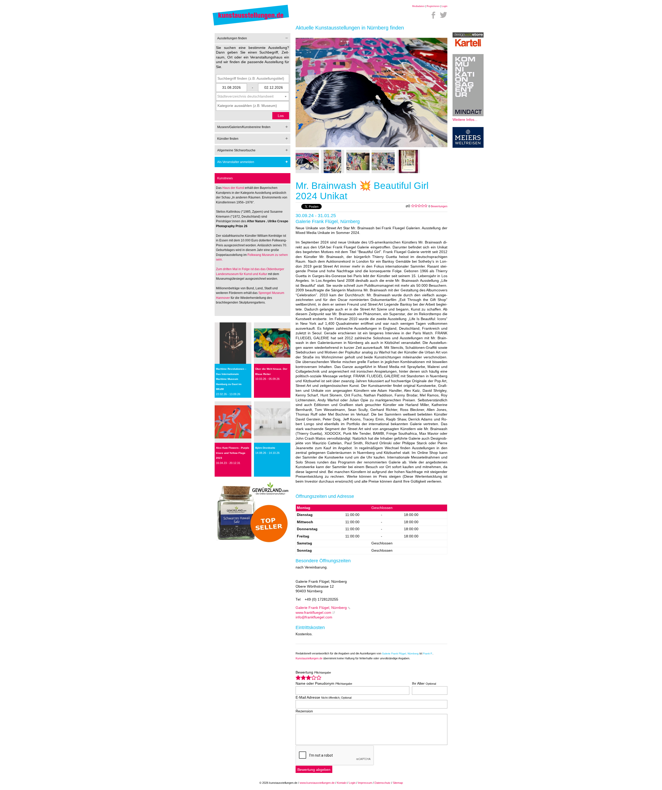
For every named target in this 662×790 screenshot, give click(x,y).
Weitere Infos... (465, 120)
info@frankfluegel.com (314, 617)
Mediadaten (418, 6)
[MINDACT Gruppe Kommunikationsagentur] (468, 115)
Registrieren (433, 6)
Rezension (304, 711)
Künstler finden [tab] (227, 139)
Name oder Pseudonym (324, 683)
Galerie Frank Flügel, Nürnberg (321, 608)
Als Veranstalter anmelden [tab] (235, 162)
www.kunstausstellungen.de (317, 782)
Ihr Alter (424, 683)
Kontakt (342, 782)
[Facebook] (433, 15)
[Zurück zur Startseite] (251, 25)
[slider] (308, 677)
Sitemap (398, 782)
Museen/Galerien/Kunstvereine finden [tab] (243, 127)
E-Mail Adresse (323, 697)
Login (444, 6)
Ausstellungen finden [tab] (232, 38)
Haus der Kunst (233, 188)
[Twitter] (443, 15)
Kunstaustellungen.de (309, 658)
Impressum (365, 782)
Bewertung (313, 672)
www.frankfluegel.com (313, 613)
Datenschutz (382, 782)
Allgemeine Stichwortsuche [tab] (236, 150)
